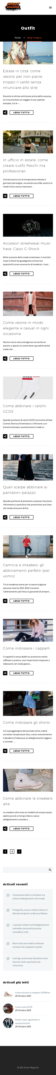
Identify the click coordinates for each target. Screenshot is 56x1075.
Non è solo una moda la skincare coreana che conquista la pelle (28, 945)
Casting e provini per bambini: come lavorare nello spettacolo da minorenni (30, 962)
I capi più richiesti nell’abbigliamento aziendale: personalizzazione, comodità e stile (30, 928)
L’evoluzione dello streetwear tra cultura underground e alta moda (28, 896)
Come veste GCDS (23, 1007)
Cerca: (50, 870)
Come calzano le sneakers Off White (32, 992)
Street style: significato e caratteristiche (27, 1021)
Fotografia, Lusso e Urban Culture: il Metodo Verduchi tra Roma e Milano (30, 911)
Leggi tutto (21, 112)
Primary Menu (50, 7)
